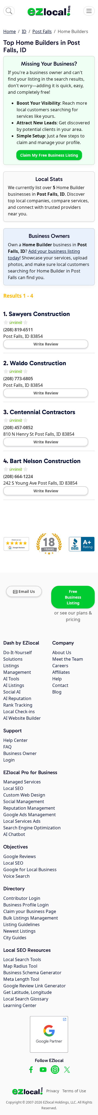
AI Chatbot (14, 834)
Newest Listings (19, 931)
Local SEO (13, 788)
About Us (61, 652)
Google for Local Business (30, 870)
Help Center (15, 740)
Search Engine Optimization (32, 828)
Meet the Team (67, 659)
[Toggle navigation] (89, 11)
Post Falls (42, 31)
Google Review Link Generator (34, 986)
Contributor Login (21, 898)
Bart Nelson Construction (45, 461)
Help (57, 679)
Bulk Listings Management (30, 918)
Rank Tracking (17, 705)
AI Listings (13, 685)
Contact (60, 685)
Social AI (11, 692)
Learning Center (19, 1005)
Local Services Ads (22, 821)
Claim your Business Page (29, 911)
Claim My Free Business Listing (49, 155)
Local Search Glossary (25, 999)
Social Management (23, 801)
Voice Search (16, 876)
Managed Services (22, 782)
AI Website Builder (22, 718)
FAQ (7, 747)
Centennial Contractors (42, 412)
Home (9, 31)
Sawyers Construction (39, 314)
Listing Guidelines (21, 924)
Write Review (45, 344)
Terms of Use (74, 1090)
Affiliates (61, 672)
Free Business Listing (73, 597)
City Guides (14, 938)
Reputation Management (29, 808)
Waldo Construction (38, 363)
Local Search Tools (22, 959)
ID (24, 31)
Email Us (27, 591)
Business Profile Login (26, 905)
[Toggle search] (9, 11)
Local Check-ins (19, 712)
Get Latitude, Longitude (27, 992)
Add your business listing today (44, 254)
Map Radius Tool (20, 966)
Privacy (52, 1090)
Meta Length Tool (21, 979)
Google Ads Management (29, 815)
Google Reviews (19, 856)
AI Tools (11, 679)
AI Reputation (17, 698)
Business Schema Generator (32, 973)
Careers (60, 666)
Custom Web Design (24, 795)
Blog (57, 692)
